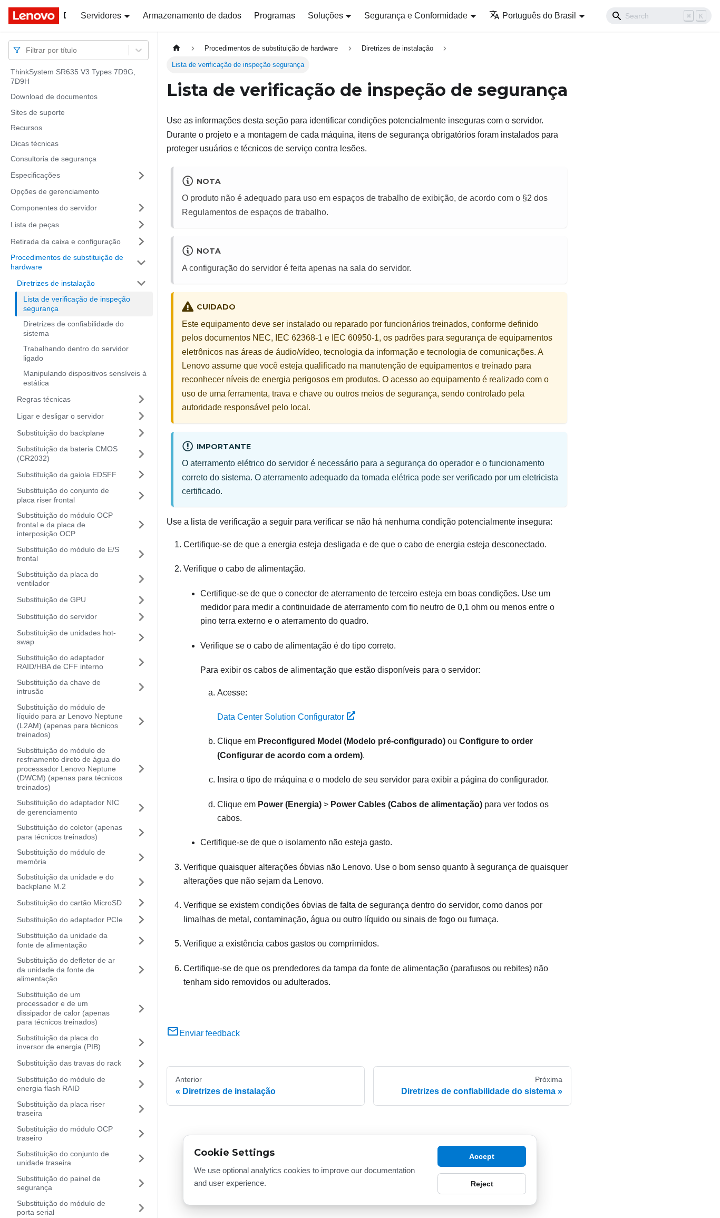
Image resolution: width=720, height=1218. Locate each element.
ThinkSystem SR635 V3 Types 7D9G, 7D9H (73, 76)
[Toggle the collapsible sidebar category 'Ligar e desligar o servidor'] (141, 416)
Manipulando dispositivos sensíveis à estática (85, 378)
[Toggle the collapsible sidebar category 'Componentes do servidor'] (141, 207)
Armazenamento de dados (192, 15)
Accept (481, 1156)
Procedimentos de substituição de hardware (67, 262)
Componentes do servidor (54, 207)
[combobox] (27, 50)
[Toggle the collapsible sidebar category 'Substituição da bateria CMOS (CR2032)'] (141, 453)
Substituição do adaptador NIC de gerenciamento (68, 807)
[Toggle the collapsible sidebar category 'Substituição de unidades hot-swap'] (141, 637)
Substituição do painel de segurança (59, 1183)
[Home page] (177, 48)
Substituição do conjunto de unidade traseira (63, 1158)
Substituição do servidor (57, 616)
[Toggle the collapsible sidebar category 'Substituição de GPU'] (141, 600)
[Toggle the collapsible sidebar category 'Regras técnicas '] (141, 399)
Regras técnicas (44, 398)
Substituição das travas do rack (69, 1063)
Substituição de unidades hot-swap (66, 637)
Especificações (35, 175)
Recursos (26, 127)
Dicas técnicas (35, 143)
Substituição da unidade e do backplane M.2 (65, 882)
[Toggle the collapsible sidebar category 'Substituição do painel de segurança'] (141, 1183)
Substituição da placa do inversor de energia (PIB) (59, 1042)
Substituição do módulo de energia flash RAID (61, 1084)
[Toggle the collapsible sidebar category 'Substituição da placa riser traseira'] (141, 1109)
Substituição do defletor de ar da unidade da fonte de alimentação (66, 969)
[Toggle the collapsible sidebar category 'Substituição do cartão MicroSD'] (141, 902)
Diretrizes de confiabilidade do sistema (73, 328)
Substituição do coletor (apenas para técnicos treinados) (69, 832)
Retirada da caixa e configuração (66, 241)
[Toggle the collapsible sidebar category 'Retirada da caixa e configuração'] (141, 241)
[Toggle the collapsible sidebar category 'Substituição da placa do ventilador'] (141, 579)
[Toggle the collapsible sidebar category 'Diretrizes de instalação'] (141, 283)
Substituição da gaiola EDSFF (66, 474)
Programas (274, 15)
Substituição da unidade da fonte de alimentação (62, 940)
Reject (482, 1184)
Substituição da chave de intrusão (59, 687)
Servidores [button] (101, 15)
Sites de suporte (38, 112)
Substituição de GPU (51, 599)
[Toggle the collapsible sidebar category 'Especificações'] (141, 175)
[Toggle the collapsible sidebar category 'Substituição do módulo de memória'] (141, 857)
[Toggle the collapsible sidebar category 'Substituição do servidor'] (141, 616)
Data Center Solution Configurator (280, 716)
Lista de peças (35, 224)
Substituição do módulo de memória (61, 857)
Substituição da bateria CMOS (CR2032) (67, 453)
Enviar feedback (209, 1033)
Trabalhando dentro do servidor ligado (76, 353)
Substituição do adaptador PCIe (70, 919)
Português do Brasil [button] (539, 15)
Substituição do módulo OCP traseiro (65, 1134)
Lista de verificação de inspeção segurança (76, 304)
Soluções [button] (325, 15)
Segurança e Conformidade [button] (416, 15)
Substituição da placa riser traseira (61, 1109)
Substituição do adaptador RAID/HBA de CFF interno (60, 662)
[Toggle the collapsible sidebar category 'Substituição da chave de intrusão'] (141, 687)
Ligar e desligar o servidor (60, 415)
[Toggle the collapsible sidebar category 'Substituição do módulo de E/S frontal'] (141, 554)
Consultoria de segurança (53, 158)
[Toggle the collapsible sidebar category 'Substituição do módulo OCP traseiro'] (141, 1134)
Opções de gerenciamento (55, 191)
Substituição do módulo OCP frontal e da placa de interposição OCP (65, 524)
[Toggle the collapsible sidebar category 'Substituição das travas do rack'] (141, 1063)
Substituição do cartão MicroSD (69, 902)
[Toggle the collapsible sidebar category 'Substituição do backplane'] (141, 432)
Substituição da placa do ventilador (58, 579)
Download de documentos (54, 96)
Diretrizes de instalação (56, 282)
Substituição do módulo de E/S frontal (68, 554)
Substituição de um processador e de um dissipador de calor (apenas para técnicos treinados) (63, 1008)
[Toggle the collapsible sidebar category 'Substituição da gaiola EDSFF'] (141, 474)
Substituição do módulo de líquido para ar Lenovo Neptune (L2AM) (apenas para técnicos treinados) (70, 721)
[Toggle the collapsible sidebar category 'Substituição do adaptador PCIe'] (141, 919)
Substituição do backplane (60, 432)
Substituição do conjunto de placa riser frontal (63, 495)
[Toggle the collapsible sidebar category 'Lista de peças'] (141, 224)
